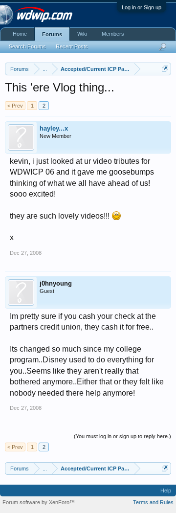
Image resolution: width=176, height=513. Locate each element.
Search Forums (27, 46)
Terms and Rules (153, 502)
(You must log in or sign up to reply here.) (122, 436)
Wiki (82, 34)
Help (165, 490)
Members (113, 34)
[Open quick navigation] (165, 69)
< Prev (15, 106)
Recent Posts (72, 46)
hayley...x (54, 128)
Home (20, 34)
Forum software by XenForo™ (38, 502)
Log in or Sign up (141, 7)
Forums (52, 34)
